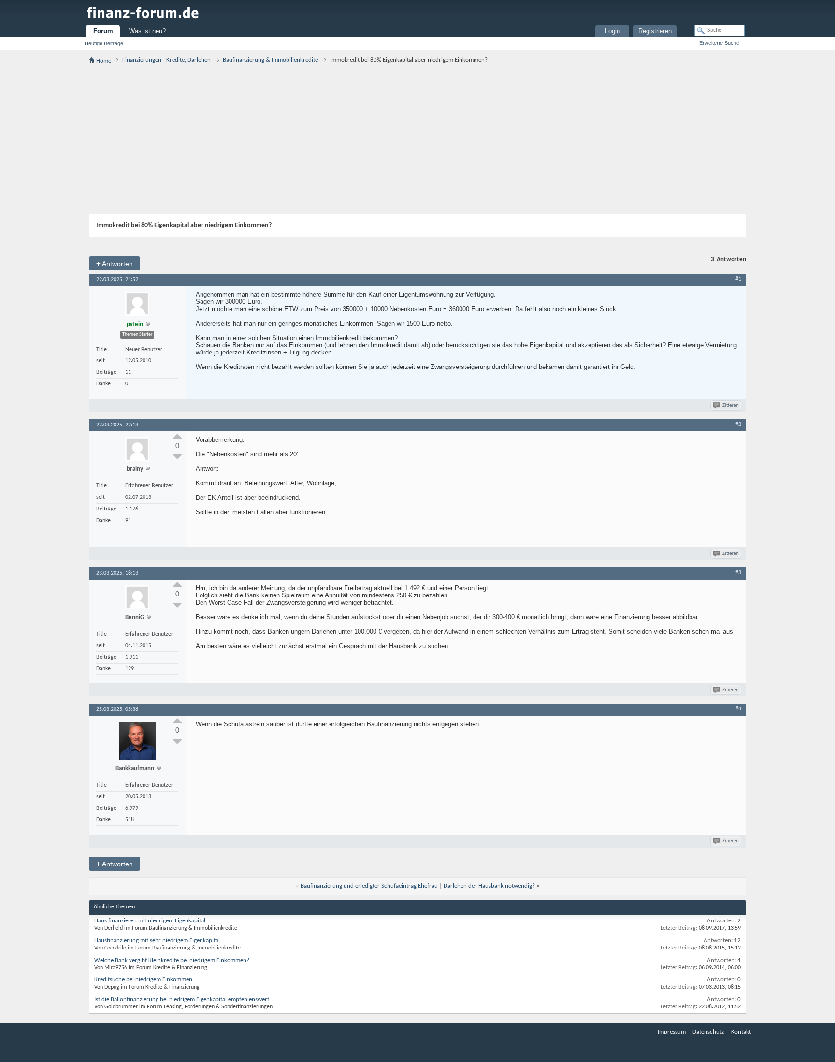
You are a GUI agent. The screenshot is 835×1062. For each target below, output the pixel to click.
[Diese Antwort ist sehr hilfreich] (177, 436)
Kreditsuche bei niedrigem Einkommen (143, 980)
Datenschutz (708, 1032)
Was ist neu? (147, 31)
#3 (738, 573)
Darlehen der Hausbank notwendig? (489, 886)
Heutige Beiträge (104, 43)
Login (612, 31)
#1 (738, 279)
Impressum (672, 1032)
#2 (738, 424)
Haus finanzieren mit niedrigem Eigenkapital (149, 921)
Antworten (114, 263)
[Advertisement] (417, 139)
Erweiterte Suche (719, 43)
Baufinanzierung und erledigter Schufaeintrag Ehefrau (369, 886)
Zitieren (730, 405)
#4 (738, 709)
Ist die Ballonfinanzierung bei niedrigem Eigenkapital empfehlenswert (181, 999)
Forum (103, 31)
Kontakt (741, 1032)
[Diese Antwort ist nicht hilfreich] (177, 457)
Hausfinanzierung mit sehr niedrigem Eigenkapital (157, 940)
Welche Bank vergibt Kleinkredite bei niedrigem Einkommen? (171, 960)
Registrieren (655, 31)
